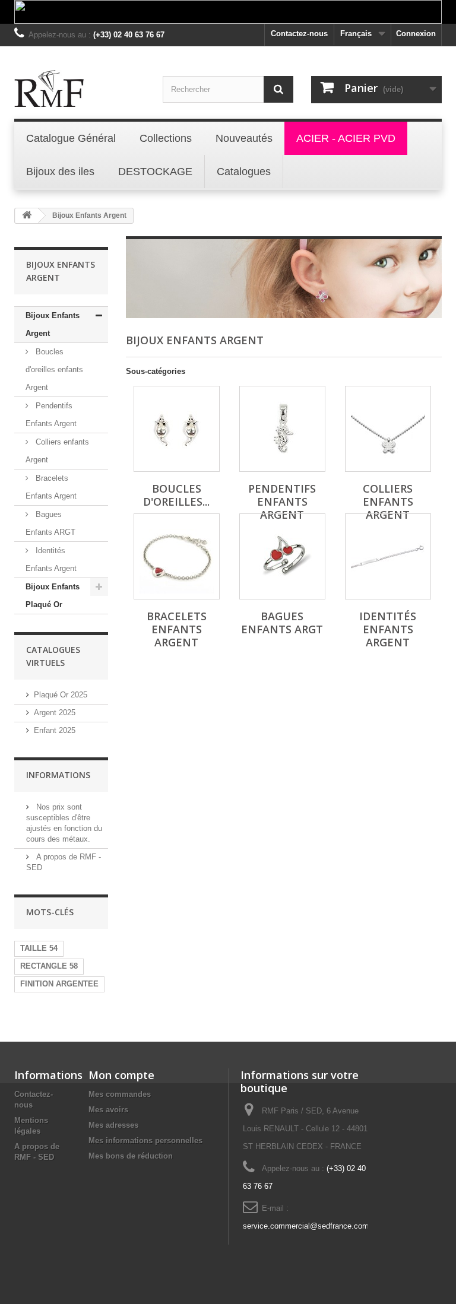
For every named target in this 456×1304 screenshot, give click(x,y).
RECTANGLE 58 (49, 966)
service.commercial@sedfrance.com (306, 1225)
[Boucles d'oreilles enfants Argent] (177, 429)
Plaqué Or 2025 (60, 694)
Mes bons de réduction (130, 1155)
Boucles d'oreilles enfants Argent (54, 369)
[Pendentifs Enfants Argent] (282, 429)
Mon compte (121, 1075)
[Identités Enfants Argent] (388, 556)
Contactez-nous (299, 33)
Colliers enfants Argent (57, 450)
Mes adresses (113, 1125)
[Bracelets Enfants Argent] (177, 556)
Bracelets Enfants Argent (51, 487)
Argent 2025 (54, 712)
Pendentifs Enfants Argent (51, 414)
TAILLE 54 (39, 948)
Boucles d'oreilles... (176, 495)
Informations (58, 775)
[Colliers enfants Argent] (388, 429)
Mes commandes (119, 1094)
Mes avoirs (108, 1109)
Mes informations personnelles (145, 1140)
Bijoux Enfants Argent (53, 324)
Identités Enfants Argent (51, 559)
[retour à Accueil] (26, 215)
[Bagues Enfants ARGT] (282, 556)
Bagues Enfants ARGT (50, 523)
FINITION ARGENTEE (59, 983)
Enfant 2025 (54, 730)
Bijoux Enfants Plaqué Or (53, 595)
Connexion (416, 33)
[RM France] (79, 88)
